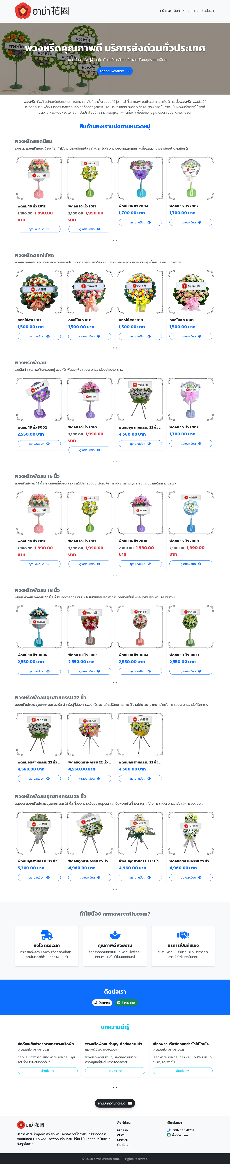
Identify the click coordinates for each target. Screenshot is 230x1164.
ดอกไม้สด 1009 (182, 320)
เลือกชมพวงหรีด (112, 71)
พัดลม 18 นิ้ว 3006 (32, 655)
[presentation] (113, 240)
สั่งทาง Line (128, 1003)
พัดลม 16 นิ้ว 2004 (133, 206)
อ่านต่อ (45, 1071)
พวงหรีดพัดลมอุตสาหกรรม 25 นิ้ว (50, 796)
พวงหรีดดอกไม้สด (34, 255)
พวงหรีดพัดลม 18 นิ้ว (37, 590)
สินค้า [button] (178, 10)
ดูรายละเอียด (37, 229)
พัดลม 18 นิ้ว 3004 (133, 655)
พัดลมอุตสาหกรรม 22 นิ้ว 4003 (144, 427)
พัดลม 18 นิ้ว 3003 (184, 655)
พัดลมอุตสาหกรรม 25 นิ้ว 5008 (93, 861)
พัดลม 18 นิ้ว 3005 (83, 655)
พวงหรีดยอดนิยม (33, 141)
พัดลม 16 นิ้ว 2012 (32, 206)
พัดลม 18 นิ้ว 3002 (32, 427)
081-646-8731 (183, 1130)
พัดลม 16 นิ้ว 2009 (184, 541)
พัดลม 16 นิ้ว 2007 (184, 427)
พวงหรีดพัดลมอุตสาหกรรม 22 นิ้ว (50, 697)
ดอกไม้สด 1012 (29, 320)
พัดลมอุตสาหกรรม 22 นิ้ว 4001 (143, 762)
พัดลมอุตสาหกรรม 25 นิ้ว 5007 (143, 861)
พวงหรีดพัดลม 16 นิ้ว (37, 476)
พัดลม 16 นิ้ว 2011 (82, 206)
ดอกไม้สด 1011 (79, 320)
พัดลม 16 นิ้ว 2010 (82, 427)
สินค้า (121, 1135)
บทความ (193, 10)
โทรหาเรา (104, 1003)
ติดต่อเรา (207, 10)
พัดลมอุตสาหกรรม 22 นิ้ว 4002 (93, 762)
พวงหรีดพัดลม (31, 362)
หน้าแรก (165, 10)
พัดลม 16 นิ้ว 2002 (184, 206)
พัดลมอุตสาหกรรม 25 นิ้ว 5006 (194, 861)
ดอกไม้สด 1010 (131, 320)
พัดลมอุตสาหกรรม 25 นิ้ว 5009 (42, 861)
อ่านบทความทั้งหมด (112, 1103)
